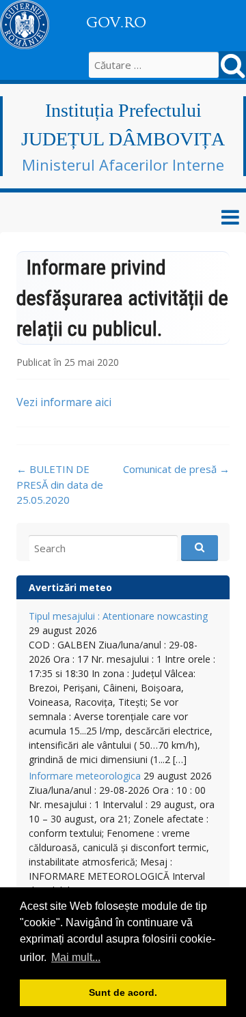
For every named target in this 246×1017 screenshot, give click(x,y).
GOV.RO (116, 22)
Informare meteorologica (85, 775)
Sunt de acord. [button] (123, 992)
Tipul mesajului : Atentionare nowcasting (118, 616)
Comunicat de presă (176, 469)
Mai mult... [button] (75, 957)
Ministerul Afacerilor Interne (123, 164)
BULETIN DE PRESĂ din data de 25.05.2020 (59, 484)
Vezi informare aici (63, 402)
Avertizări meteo (70, 587)
